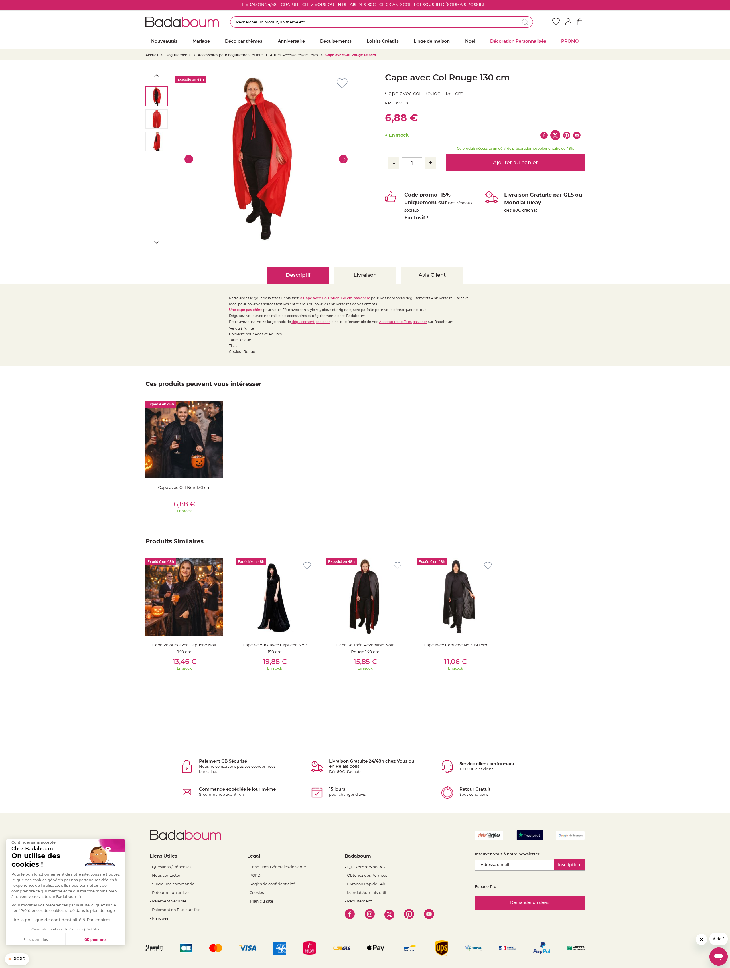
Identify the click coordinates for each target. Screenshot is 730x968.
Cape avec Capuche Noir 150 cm (455, 645)
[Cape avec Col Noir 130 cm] (184, 439)
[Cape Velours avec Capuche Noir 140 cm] (184, 597)
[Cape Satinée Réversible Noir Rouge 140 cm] (365, 597)
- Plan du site (260, 902)
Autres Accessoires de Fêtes (294, 55)
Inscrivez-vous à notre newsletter (507, 854)
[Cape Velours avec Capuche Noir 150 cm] (275, 597)
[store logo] (182, 22)
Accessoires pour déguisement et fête (230, 55)
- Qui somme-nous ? (365, 867)
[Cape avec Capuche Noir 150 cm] (455, 597)
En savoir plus (35, 939)
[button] (189, 159)
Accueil (151, 55)
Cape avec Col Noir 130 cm (184, 488)
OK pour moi (95, 939)
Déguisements (177, 55)
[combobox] (381, 22)
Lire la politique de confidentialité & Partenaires (60, 920)
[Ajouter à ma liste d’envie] (216, 408)
